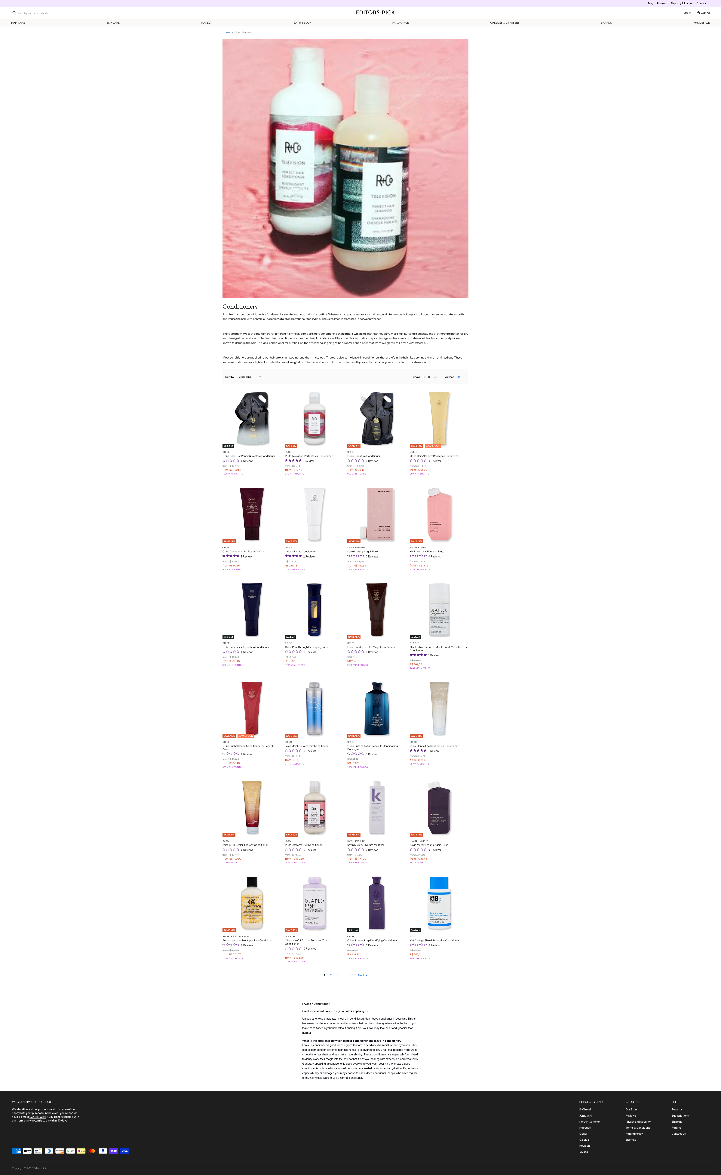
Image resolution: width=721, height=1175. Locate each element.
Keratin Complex (589, 1121)
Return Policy (37, 1117)
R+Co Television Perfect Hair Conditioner (309, 455)
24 (424, 376)
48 (435, 376)
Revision (584, 1146)
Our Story (631, 1109)
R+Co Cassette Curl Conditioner (303, 844)
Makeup (206, 22)
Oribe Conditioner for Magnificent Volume (371, 647)
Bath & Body (302, 22)
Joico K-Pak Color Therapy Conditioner (245, 844)
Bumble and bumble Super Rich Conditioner (247, 940)
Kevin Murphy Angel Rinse (362, 551)
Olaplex (584, 1139)
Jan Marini (585, 1115)
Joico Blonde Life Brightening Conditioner (434, 745)
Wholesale (701, 22)
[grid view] (459, 377)
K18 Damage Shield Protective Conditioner (434, 940)
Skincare (113, 22)
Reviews (662, 3)
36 (429, 376)
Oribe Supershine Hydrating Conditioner (245, 647)
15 (351, 975)
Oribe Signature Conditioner (363, 455)
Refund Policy (634, 1133)
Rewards (677, 1109)
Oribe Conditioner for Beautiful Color (243, 551)
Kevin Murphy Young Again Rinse (429, 844)
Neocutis (585, 1127)
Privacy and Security (638, 1121)
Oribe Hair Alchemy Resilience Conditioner (434, 455)
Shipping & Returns (682, 3)
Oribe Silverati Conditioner (300, 551)
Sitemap (631, 1139)
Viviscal (583, 1152)
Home (226, 32)
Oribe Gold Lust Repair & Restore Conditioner (248, 455)
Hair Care (18, 22)
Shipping (677, 1121)
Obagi (583, 1133)
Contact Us (703, 3)
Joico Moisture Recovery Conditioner (306, 745)
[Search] (14, 13)
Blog (650, 3)
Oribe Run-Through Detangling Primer (307, 647)
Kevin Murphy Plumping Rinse (427, 551)
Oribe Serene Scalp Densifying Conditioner (372, 940)
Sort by (229, 376)
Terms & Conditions (638, 1127)
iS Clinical (585, 1109)
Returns (676, 1127)
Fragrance (400, 22)
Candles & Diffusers (505, 22)
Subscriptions (680, 1115)
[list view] (464, 377)
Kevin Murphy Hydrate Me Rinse (366, 844)
